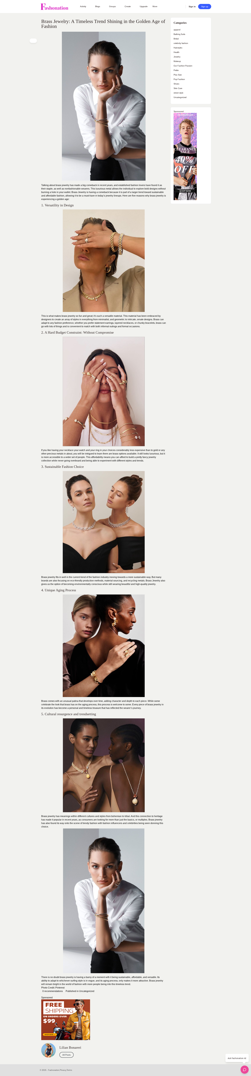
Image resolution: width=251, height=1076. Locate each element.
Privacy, (63, 1070)
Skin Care (178, 88)
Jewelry (177, 57)
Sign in (192, 6)
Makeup (177, 61)
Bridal (176, 39)
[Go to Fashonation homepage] (54, 6)
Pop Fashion (179, 79)
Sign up (204, 6)
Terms (69, 1070)
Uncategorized (86, 991)
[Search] (181, 6)
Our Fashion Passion (183, 66)
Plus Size (178, 75)
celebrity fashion (181, 43)
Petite (176, 70)
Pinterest (59, 987)
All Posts (66, 1055)
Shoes (176, 84)
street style (178, 93)
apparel (177, 30)
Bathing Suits (179, 34)
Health (176, 52)
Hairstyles (178, 48)
